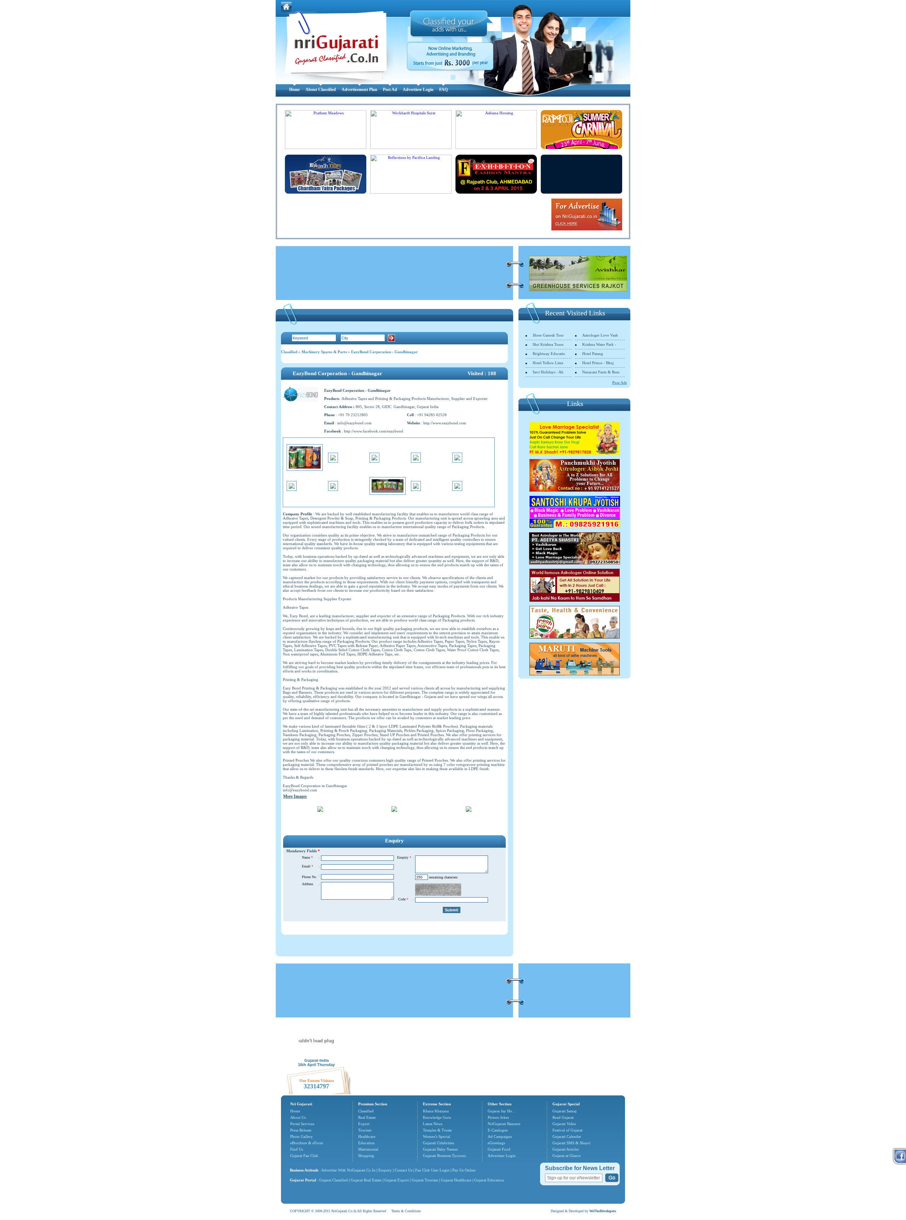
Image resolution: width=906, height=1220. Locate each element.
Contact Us (403, 1170)
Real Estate (367, 1117)
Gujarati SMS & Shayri (571, 1143)
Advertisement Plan (359, 89)
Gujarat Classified (333, 1180)
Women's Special (436, 1136)
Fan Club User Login (432, 1170)
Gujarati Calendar (566, 1136)
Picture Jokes (498, 1117)
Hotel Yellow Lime (548, 363)
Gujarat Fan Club (304, 1155)
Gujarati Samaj (564, 1111)
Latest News (432, 1124)
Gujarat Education (489, 1180)
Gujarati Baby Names (440, 1149)
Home (294, 89)
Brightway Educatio (549, 353)
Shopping (366, 1155)
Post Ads (619, 382)
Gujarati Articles (565, 1149)
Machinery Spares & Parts (324, 352)
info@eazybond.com (354, 423)
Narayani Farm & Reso (601, 372)
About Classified (320, 89)
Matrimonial (368, 1149)
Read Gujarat (563, 1117)
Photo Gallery (301, 1136)
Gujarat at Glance (566, 1155)
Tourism (365, 1130)
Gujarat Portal (303, 1180)
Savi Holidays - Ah (548, 372)
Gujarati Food (499, 1149)
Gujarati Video (564, 1124)
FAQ (443, 89)
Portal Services (302, 1124)
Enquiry (385, 1170)
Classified (289, 352)
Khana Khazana (436, 1111)
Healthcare (366, 1136)
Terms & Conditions (406, 1211)
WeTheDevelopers (602, 1211)
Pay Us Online (464, 1170)
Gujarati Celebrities (438, 1143)
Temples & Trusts (437, 1130)
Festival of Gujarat (567, 1130)
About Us (298, 1117)
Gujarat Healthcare (456, 1180)
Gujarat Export (396, 1180)
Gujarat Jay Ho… (502, 1111)
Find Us (296, 1149)
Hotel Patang (592, 353)
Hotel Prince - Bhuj (598, 363)
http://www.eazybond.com (444, 423)
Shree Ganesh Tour (548, 335)
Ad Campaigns (500, 1136)
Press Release (300, 1130)
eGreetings (496, 1143)
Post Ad (390, 89)
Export (363, 1124)
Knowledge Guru (437, 1117)
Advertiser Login (418, 89)
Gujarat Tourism (425, 1180)
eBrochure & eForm (306, 1143)
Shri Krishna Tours (548, 344)
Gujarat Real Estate (366, 1180)
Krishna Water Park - (599, 344)
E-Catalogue (498, 1130)
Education (366, 1143)
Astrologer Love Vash (600, 335)
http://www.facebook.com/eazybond (373, 431)
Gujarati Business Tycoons (444, 1155)
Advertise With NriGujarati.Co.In (348, 1170)
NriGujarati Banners (504, 1124)
